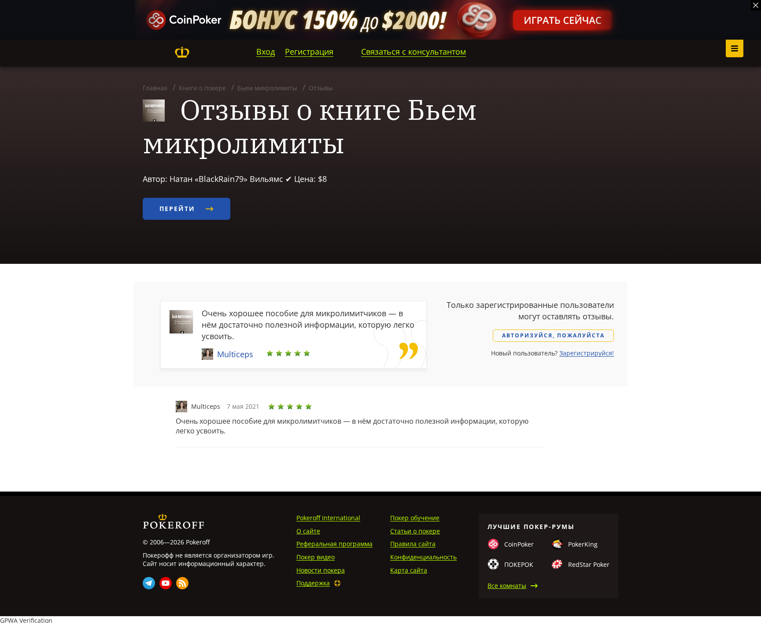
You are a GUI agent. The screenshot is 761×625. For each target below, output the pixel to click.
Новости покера (320, 570)
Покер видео (315, 557)
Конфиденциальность (423, 557)
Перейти (178, 208)
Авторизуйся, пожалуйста (553, 335)
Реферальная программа (334, 544)
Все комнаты (507, 585)
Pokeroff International (328, 518)
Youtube (165, 583)
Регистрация (309, 51)
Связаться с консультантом (413, 51)
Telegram (149, 583)
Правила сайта (413, 544)
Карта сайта (408, 570)
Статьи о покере (415, 531)
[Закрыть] (755, 5)
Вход (265, 51)
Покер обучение (415, 518)
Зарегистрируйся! (586, 353)
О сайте (308, 531)
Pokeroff (182, 52)
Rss (182, 583)
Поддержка (313, 583)
